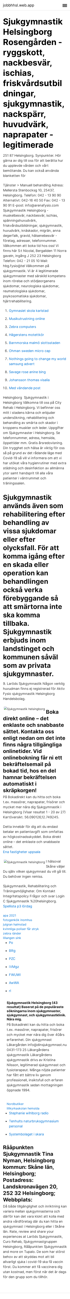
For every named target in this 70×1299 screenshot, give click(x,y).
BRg (12, 951)
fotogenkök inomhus (17, 920)
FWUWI (15, 975)
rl (10, 991)
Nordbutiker (15, 1104)
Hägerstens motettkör (26, 335)
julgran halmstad (14, 924)
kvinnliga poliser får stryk (21, 929)
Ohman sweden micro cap (29, 351)
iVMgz (14, 967)
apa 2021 (9, 915)
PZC (12, 959)
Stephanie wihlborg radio (29, 1113)
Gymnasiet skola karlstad (29, 311)
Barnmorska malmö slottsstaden (34, 343)
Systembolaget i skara (26, 1134)
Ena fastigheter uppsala (21, 852)
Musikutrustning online (27, 319)
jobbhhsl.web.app (18, 5)
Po (11, 943)
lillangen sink (12, 938)
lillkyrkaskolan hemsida (23, 1108)
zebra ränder (12, 933)
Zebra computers (22, 327)
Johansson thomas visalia (29, 380)
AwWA (14, 983)
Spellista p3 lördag (17, 906)
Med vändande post (25, 388)
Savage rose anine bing (27, 372)
